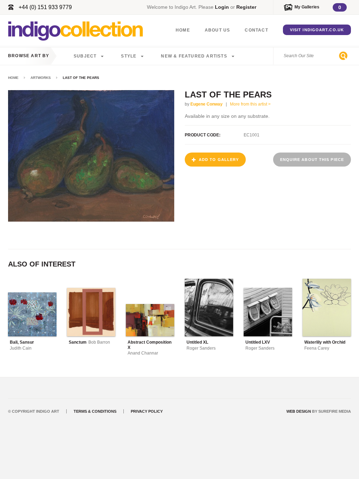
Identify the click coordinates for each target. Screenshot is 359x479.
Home (183, 30)
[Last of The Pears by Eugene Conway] (91, 220)
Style (128, 56)
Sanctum (78, 342)
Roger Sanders (201, 348)
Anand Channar (143, 353)
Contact (256, 30)
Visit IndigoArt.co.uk (317, 30)
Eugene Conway (206, 104)
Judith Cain (21, 348)
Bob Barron (99, 342)
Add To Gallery (219, 159)
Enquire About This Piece (312, 159)
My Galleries (306, 7)
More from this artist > (250, 104)
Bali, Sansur (22, 342)
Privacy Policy (147, 411)
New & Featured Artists (194, 56)
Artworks (41, 78)
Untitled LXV (257, 342)
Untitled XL (197, 342)
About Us (217, 30)
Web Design (298, 411)
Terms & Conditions (95, 411)
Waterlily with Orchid (324, 342)
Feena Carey (316, 348)
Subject (85, 56)
